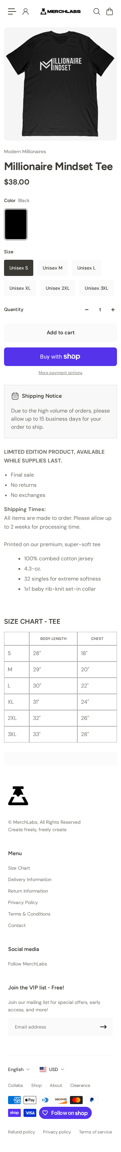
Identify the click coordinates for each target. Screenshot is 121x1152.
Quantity (14, 309)
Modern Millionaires (25, 151)
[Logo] (60, 11)
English (16, 1069)
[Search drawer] (96, 11)
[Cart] (109, 11)
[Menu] (12, 11)
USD (53, 1069)
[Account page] (25, 11)
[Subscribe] (103, 1026)
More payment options (60, 372)
